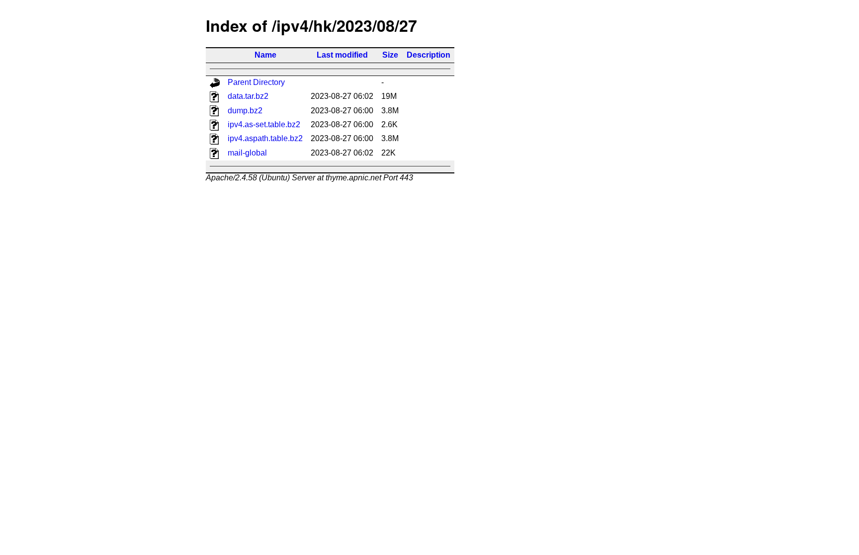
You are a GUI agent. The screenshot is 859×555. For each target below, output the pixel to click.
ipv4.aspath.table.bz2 (265, 138)
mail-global (247, 153)
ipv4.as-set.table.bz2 (264, 124)
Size (390, 55)
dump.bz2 (245, 110)
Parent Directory (256, 82)
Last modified (342, 55)
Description (428, 55)
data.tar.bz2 (248, 96)
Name (265, 55)
